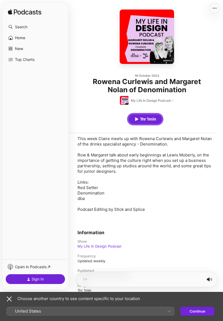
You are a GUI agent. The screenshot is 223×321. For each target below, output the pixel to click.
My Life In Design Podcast (100, 246)
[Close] (9, 299)
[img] (24, 12)
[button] (35, 27)
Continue (197, 311)
